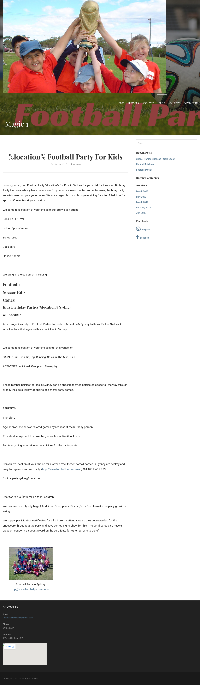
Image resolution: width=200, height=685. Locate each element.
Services (133, 103)
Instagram (145, 229)
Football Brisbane (145, 164)
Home (120, 103)
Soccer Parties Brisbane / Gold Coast (155, 159)
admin (77, 164)
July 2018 (141, 213)
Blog (162, 103)
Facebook (144, 237)
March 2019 (142, 202)
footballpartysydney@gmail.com (18, 618)
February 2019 (143, 207)
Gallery (174, 103)
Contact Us (191, 103)
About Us (148, 103)
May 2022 (141, 196)
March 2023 (142, 191)
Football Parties (144, 169)
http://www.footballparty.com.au (61, 469)
